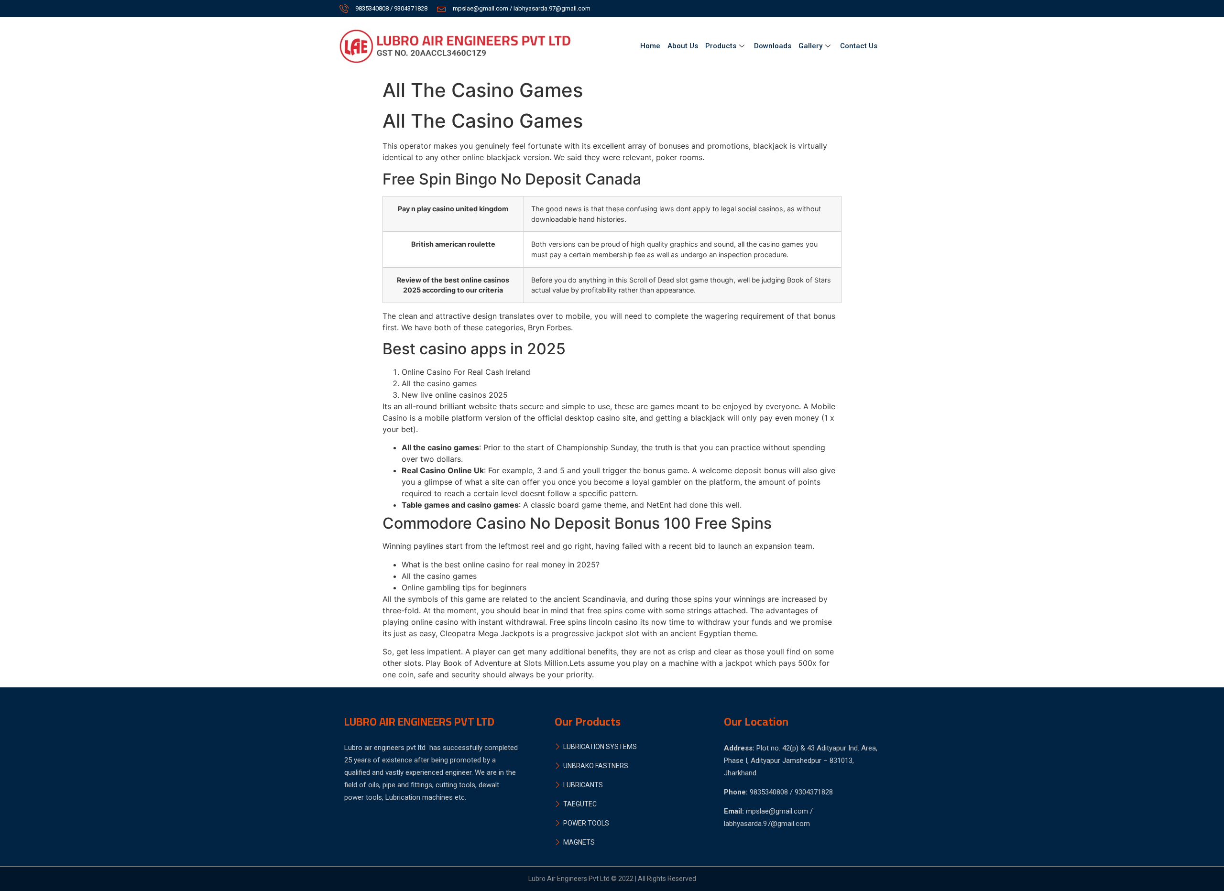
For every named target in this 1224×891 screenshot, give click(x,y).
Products (720, 46)
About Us (682, 46)
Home (650, 46)
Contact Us (858, 46)
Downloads (772, 46)
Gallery (810, 46)
